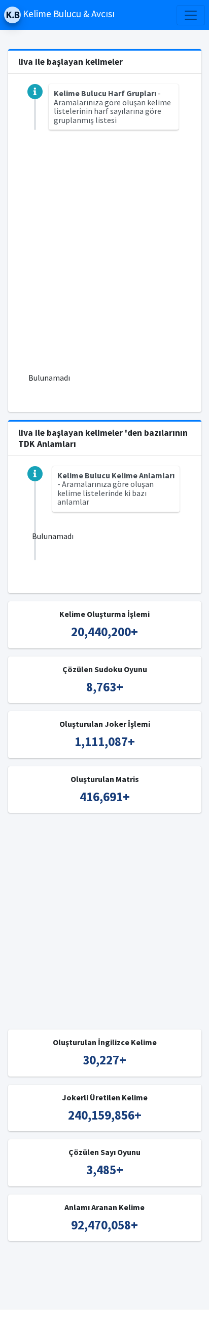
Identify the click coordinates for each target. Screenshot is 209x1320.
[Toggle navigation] (191, 15)
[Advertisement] (104, 257)
